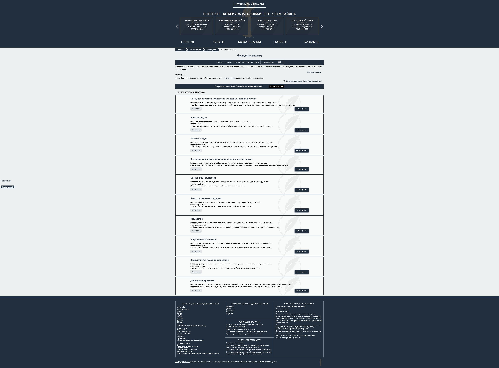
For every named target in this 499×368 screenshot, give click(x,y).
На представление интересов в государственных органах (198, 353)
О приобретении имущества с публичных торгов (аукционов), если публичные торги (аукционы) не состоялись (249, 353)
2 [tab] (249, 38)
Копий (228, 308)
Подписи (229, 314)
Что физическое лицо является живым (240, 329)
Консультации (249, 41)
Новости (280, 41)
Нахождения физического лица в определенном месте (246, 331)
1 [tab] (245, 38)
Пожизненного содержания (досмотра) (191, 326)
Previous (177, 26)
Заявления (230, 310)
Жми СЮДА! (269, 62)
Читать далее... (301, 109)
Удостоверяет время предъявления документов (244, 334)
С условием (181, 339)
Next (322, 26)
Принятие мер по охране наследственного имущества (296, 314)
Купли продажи (182, 309)
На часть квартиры (184, 333)
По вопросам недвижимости (187, 346)
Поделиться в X (7, 187)
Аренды (180, 320)
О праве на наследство (234, 343)
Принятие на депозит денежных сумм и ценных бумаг (296, 335)
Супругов (180, 335)
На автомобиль (183, 348)
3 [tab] (253, 38)
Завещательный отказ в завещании (190, 340)
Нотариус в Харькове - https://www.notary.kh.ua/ (304, 81)
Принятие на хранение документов (289, 338)
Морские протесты (282, 311)
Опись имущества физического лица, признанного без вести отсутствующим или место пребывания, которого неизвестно (298, 317)
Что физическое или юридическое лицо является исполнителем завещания (244, 325)
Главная (187, 41)
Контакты (311, 41)
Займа (179, 313)
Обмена (180, 322)
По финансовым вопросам (187, 350)
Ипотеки (180, 318)
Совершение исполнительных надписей (290, 306)
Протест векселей (282, 309)
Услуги (218, 41)
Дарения (180, 311)
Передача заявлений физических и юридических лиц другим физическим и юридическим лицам (298, 332)
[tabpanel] (197, 26)
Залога (179, 317)
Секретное (181, 337)
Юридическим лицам (184, 351)
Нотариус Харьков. (182, 362)
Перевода (230, 306)
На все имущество (184, 331)
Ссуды (179, 315)
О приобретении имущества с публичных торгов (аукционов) (248, 350)
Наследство (196, 109)
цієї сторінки (229, 78)
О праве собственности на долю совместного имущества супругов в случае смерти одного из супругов (247, 346)
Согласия (229, 312)
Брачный (180, 324)
